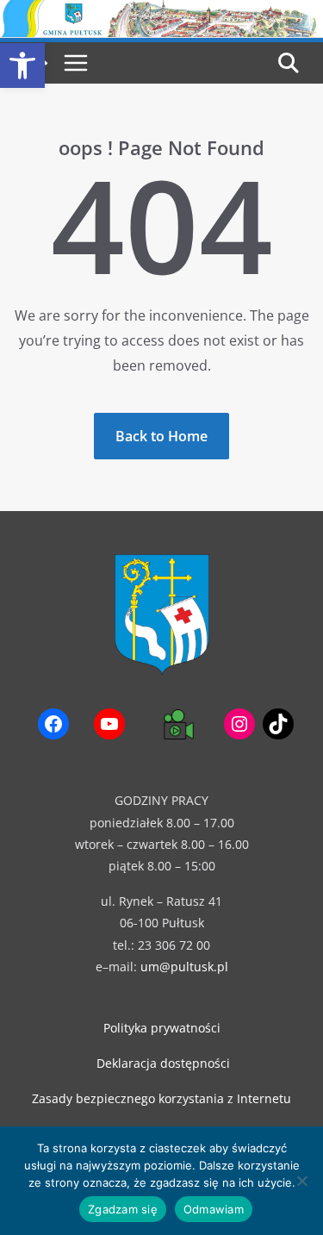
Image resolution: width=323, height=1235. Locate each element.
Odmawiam (213, 1209)
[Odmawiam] (301, 1180)
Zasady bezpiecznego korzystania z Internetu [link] (161, 1098)
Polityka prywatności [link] (162, 1028)
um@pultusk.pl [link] (184, 966)
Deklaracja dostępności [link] (163, 1063)
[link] (22, 65)
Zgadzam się (123, 1209)
